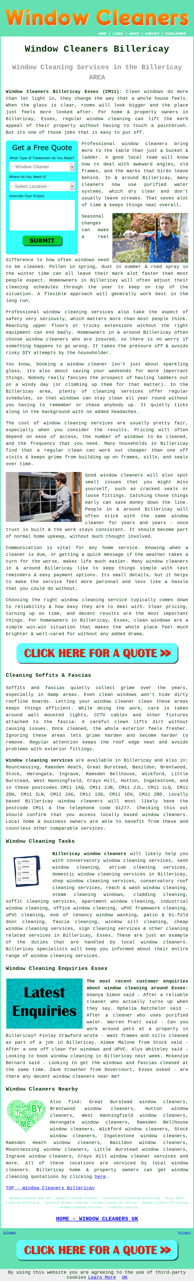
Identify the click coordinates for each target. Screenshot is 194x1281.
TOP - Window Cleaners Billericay (50, 1188)
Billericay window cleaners (89, 853)
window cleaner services (143, 1156)
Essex (104, 935)
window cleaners (144, 143)
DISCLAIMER (175, 34)
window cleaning (108, 118)
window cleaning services (78, 312)
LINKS (118, 34)
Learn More (102, 1277)
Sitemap (9, 1233)
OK (125, 1277)
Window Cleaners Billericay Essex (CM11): (64, 91)
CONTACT (152, 34)
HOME (102, 34)
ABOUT (134, 34)
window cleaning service (94, 599)
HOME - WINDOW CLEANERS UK (97, 1219)
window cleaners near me (85, 1076)
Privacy (184, 1233)
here (100, 1176)
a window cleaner (83, 364)
